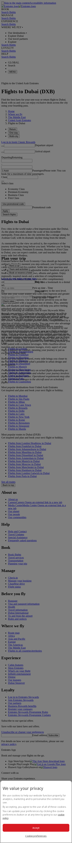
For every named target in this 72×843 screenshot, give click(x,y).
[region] (36, 811)
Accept (36, 827)
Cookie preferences (36, 836)
